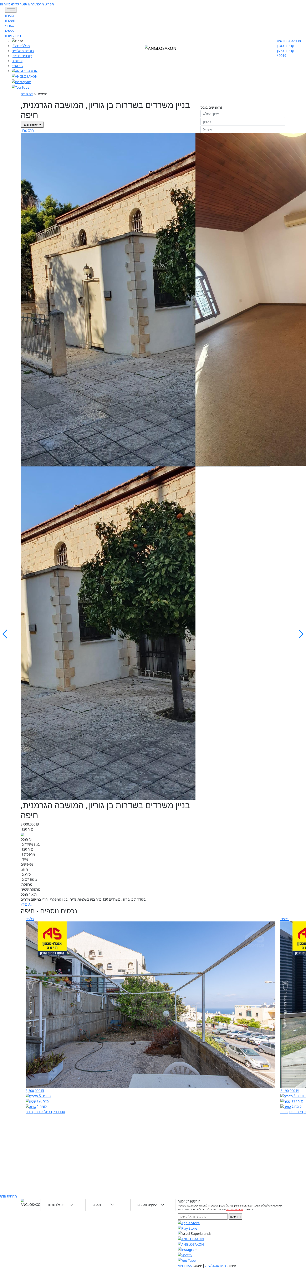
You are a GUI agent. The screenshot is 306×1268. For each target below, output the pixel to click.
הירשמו (235, 1216)
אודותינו (17, 61)
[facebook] (21, 81)
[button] (24, 40)
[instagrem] (24, 71)
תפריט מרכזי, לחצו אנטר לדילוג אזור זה (27, 4)
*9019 (281, 55)
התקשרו (27, 130)
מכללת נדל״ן (21, 46)
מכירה (9, 15)
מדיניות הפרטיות (234, 1209)
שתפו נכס (31, 124)
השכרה (10, 20)
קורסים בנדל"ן (22, 56)
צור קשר (17, 66)
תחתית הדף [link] (8, 1196)
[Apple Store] (189, 1222)
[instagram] (191, 1238)
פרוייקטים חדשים (289, 40)
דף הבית (27, 94)
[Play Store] (187, 1228)
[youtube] (24, 76)
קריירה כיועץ (285, 50)
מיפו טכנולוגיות (215, 1265)
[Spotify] (185, 1254)
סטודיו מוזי (185, 1265)
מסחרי (10, 25)
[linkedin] (20, 87)
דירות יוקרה (13, 35)
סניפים (10, 30)
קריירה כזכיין (285, 45)
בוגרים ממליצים (23, 51)
